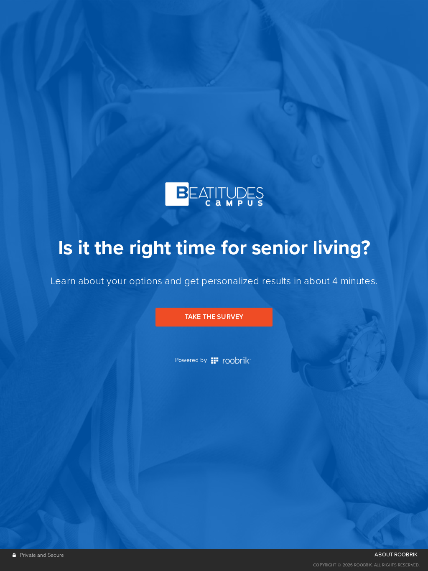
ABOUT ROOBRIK (396, 554)
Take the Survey (214, 317)
